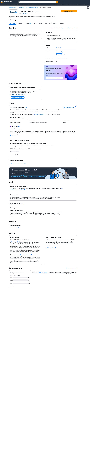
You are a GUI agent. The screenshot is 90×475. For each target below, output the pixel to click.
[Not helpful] (18, 155)
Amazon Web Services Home (80, 4)
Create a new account (85, 1)
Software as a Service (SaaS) (62, 58)
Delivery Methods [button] (16, 4)
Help (88, 4)
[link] (45, 7)
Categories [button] (8, 4)
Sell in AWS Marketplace (69, 4)
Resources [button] (31, 4)
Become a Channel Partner (58, 4)
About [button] (2, 4)
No (56, 61)
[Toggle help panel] (88, 7)
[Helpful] (15, 155)
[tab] (12, 23)
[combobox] (37, 2)
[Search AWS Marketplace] (57, 2)
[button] (39, 11)
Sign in (77, 1)
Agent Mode (66, 1)
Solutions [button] (24, 4)
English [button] (71, 1)
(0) (15, 19)
